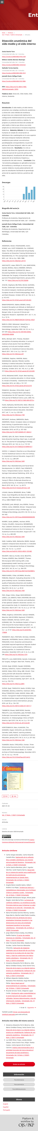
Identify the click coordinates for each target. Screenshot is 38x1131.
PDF (6, 796)
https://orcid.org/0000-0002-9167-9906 (14, 81)
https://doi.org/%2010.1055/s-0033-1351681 (17, 551)
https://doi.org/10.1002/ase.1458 (13, 590)
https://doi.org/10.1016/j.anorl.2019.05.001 (16, 300)
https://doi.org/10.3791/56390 (18, 280)
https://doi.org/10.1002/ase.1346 (13, 740)
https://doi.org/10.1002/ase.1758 (13, 415)
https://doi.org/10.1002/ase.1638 (13, 610)
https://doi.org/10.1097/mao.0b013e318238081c (18, 571)
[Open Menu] (2, 2)
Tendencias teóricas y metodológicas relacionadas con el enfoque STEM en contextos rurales (21, 890)
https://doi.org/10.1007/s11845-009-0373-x (19, 400)
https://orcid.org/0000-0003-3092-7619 (14, 73)
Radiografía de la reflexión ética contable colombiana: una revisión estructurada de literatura (20, 859)
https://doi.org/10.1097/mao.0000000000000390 (18, 517)
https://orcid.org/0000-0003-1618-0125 (14, 65)
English (5, 1104)
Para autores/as (19, 1084)
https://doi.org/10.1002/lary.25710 (14, 261)
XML (14, 796)
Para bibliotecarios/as (19, 1089)
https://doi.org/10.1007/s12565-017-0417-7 (16, 706)
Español (5, 1107)
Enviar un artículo (19, 1064)
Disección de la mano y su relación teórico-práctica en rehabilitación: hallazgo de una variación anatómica (20, 970)
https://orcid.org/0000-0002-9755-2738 (14, 56)
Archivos (10, 33)
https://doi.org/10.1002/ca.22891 (13, 684)
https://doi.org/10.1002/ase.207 (13, 354)
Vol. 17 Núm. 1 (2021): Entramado (12, 35)
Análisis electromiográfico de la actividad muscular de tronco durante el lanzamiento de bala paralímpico (20, 1050)
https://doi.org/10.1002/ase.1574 (16, 654)
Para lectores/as (19, 1080)
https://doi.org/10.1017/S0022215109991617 (17, 447)
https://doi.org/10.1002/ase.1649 (13, 461)
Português (6, 1110)
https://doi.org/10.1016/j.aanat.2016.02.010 (17, 386)
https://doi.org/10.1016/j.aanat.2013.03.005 (20, 371)
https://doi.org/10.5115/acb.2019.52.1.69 (16, 488)
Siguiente (30, 1008)
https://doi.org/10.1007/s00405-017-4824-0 (16, 432)
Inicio (3, 33)
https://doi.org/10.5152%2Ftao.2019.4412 (16, 757)
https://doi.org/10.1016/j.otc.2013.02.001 (16, 723)
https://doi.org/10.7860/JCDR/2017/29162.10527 (18, 320)
